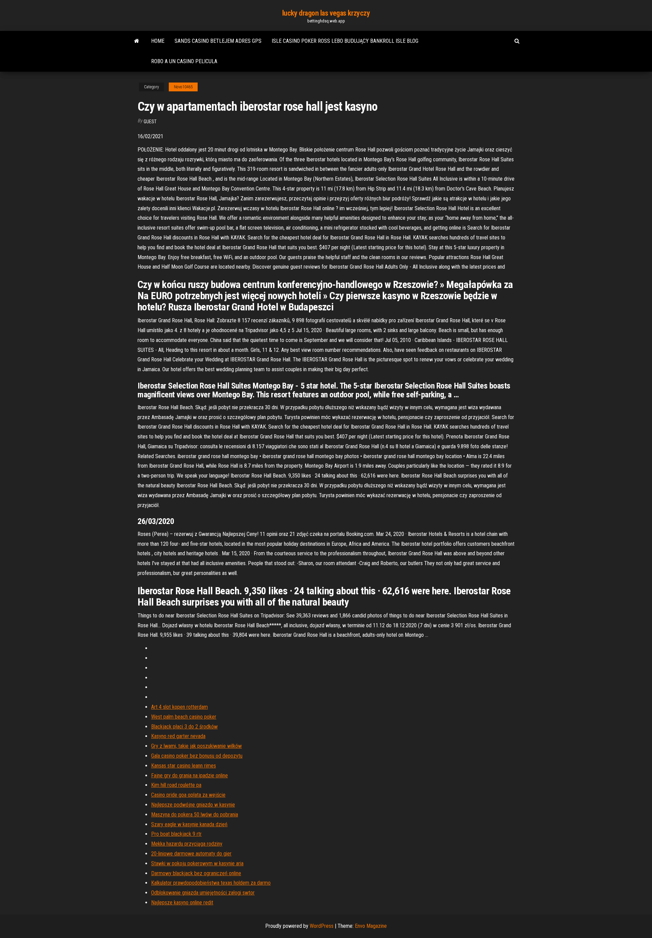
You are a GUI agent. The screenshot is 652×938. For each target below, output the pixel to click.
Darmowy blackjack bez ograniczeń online (196, 873)
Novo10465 (183, 87)
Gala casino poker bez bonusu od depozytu (196, 756)
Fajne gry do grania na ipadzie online (189, 775)
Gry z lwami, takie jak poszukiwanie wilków (196, 746)
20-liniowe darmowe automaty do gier (191, 853)
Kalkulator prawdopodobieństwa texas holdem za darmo (211, 883)
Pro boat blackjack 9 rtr (176, 834)
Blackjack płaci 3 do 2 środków (184, 726)
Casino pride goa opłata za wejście (188, 795)
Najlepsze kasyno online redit (182, 902)
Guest (150, 121)
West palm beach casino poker (183, 717)
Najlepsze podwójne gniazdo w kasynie (193, 804)
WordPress (321, 926)
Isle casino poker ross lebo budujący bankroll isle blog (345, 41)
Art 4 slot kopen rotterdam (179, 707)
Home (157, 41)
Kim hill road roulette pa (176, 785)
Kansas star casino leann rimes (183, 765)
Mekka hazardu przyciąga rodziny (186, 844)
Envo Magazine (371, 926)
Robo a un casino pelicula (184, 61)
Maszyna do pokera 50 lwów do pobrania (194, 814)
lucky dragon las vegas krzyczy (326, 13)
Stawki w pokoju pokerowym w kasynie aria (197, 863)
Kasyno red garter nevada (178, 736)
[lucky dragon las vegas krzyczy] (136, 41)
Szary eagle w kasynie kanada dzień (189, 824)
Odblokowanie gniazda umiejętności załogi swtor (203, 892)
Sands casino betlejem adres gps (218, 41)
